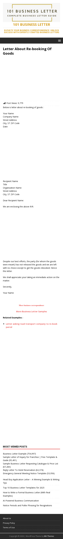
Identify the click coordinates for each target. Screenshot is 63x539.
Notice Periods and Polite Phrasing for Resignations (27, 505)
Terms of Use (9, 527)
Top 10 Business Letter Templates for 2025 (23, 487)
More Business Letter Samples (31, 311)
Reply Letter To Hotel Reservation (19, 470)
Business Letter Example (14, 453)
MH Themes (49, 536)
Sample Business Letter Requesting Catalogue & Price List (30, 463)
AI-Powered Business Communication (21, 500)
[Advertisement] (31, 78)
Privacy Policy (9, 523)
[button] (59, 40)
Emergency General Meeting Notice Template (24, 473)
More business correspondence (31, 305)
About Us (7, 518)
